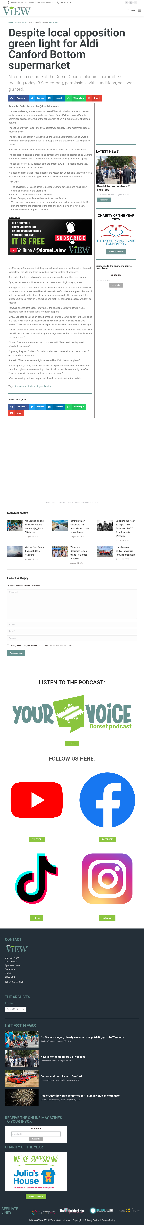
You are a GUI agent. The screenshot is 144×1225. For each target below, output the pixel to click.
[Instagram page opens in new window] (131, 2)
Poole (62, 1080)
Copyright (77, 1220)
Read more (104, 200)
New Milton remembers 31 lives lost (114, 188)
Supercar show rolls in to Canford (61, 1076)
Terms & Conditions (60, 1220)
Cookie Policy (108, 1220)
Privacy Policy (92, 1220)
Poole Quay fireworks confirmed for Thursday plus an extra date (80, 1095)
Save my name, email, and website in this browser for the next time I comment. (41, 645)
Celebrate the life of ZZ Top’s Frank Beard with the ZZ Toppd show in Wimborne (125, 528)
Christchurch (46, 1060)
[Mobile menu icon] (139, 10)
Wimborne (76, 502)
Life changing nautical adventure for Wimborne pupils (125, 551)
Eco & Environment (63, 502)
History (54, 1060)
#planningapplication (40, 386)
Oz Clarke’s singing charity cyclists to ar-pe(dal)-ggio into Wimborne (34, 526)
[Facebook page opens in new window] (127, 2)
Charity (43, 1041)
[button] (18, 98)
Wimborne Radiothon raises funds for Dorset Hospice (78, 553)
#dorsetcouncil (21, 386)
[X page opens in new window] (135, 2)
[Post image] (116, 170)
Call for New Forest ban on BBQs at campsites (34, 551)
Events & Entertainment (50, 1080)
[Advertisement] (116, 121)
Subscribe (116, 275)
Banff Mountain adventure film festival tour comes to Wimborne (79, 526)
